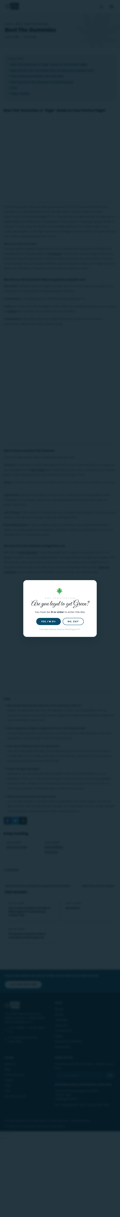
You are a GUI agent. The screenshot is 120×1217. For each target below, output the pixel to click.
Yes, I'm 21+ (48, 621)
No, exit (73, 621)
